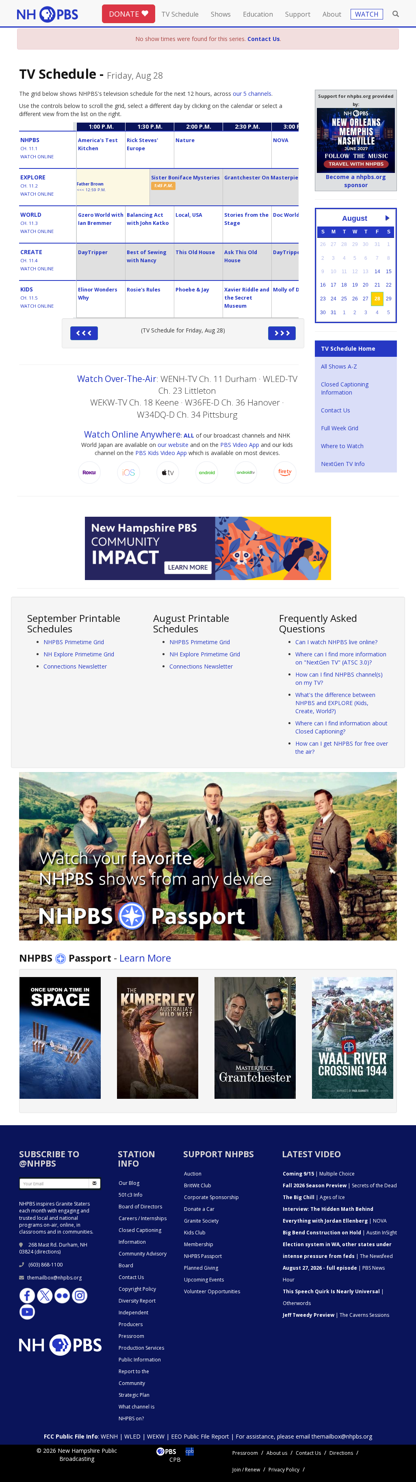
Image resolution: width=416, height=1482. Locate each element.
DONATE (125, 14)
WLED (132, 1436)
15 (389, 271)
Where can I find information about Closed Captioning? (341, 727)
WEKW (156, 1436)
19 (355, 285)
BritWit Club (197, 1185)
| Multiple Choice (319, 1173)
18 (344, 285)
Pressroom (131, 1336)
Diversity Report (137, 1300)
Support (297, 14)
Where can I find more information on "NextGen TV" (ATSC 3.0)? (340, 658)
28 (377, 299)
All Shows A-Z (339, 366)
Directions (341, 1453)
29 (389, 299)
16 (323, 285)
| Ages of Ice (314, 1197)
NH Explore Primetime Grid (78, 654)
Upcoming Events (204, 1279)
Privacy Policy (284, 1469)
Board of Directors (140, 1206)
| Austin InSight (340, 1232)
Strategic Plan (134, 1394)
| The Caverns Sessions (336, 1315)
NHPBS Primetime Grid (73, 642)
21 (377, 285)
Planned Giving (201, 1267)
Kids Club (195, 1232)
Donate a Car (199, 1209)
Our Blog (129, 1183)
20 (365, 285)
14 (377, 271)
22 (389, 285)
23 (323, 299)
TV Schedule (180, 14)
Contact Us (335, 410)
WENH (109, 1436)
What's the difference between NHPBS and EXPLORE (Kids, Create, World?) (335, 703)
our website (173, 445)
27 (365, 299)
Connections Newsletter (75, 666)
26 (355, 299)
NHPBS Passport (203, 1256)
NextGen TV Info (343, 464)
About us (276, 1453)
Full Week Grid (339, 428)
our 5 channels (252, 93)
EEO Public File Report (200, 1436)
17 (333, 285)
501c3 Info (131, 1194)
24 (333, 299)
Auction (193, 1173)
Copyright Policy (137, 1289)
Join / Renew (246, 1469)
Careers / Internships (143, 1218)
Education (258, 14)
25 (344, 299)
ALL (189, 435)
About (332, 14)
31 (333, 312)
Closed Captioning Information (344, 388)
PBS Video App (239, 445)
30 (323, 312)
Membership (198, 1244)
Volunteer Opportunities (212, 1291)
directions (47, 1251)
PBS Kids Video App (161, 453)
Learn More (145, 957)
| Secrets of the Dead (340, 1185)
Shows (221, 14)
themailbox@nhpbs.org (54, 1277)
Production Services (141, 1347)
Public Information (140, 1359)
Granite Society (201, 1220)
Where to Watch (342, 446)
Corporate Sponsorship (211, 1197)
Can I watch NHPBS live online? (336, 642)
